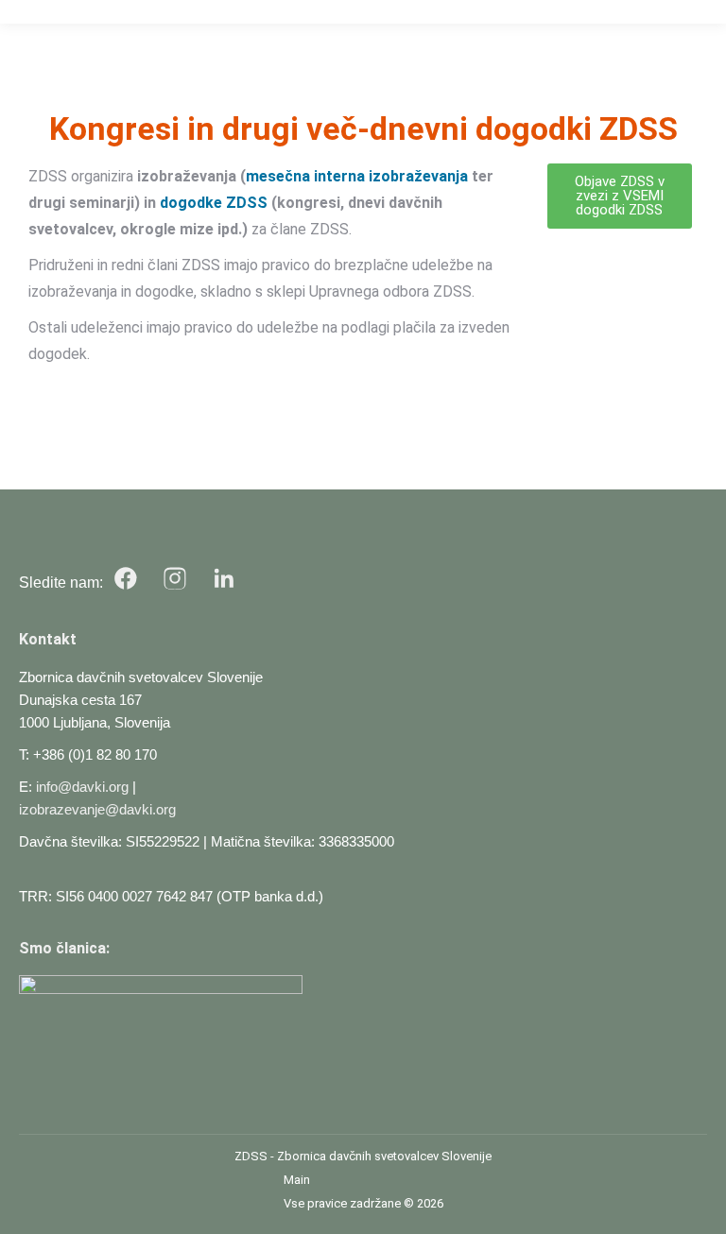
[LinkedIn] (224, 578)
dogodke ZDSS (214, 203)
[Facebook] (125, 578)
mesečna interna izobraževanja (357, 176)
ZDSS (251, 1156)
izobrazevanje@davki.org (97, 809)
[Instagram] (175, 578)
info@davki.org (82, 787)
